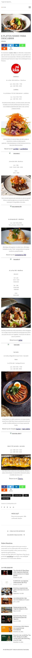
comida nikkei (18, 495)
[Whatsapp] (22, 45)
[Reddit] (4, 48)
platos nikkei (6, 498)
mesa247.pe (10, 556)
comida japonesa (7, 495)
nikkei (26, 495)
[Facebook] (4, 45)
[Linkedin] (16, 45)
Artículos (3, 41)
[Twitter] (10, 45)
